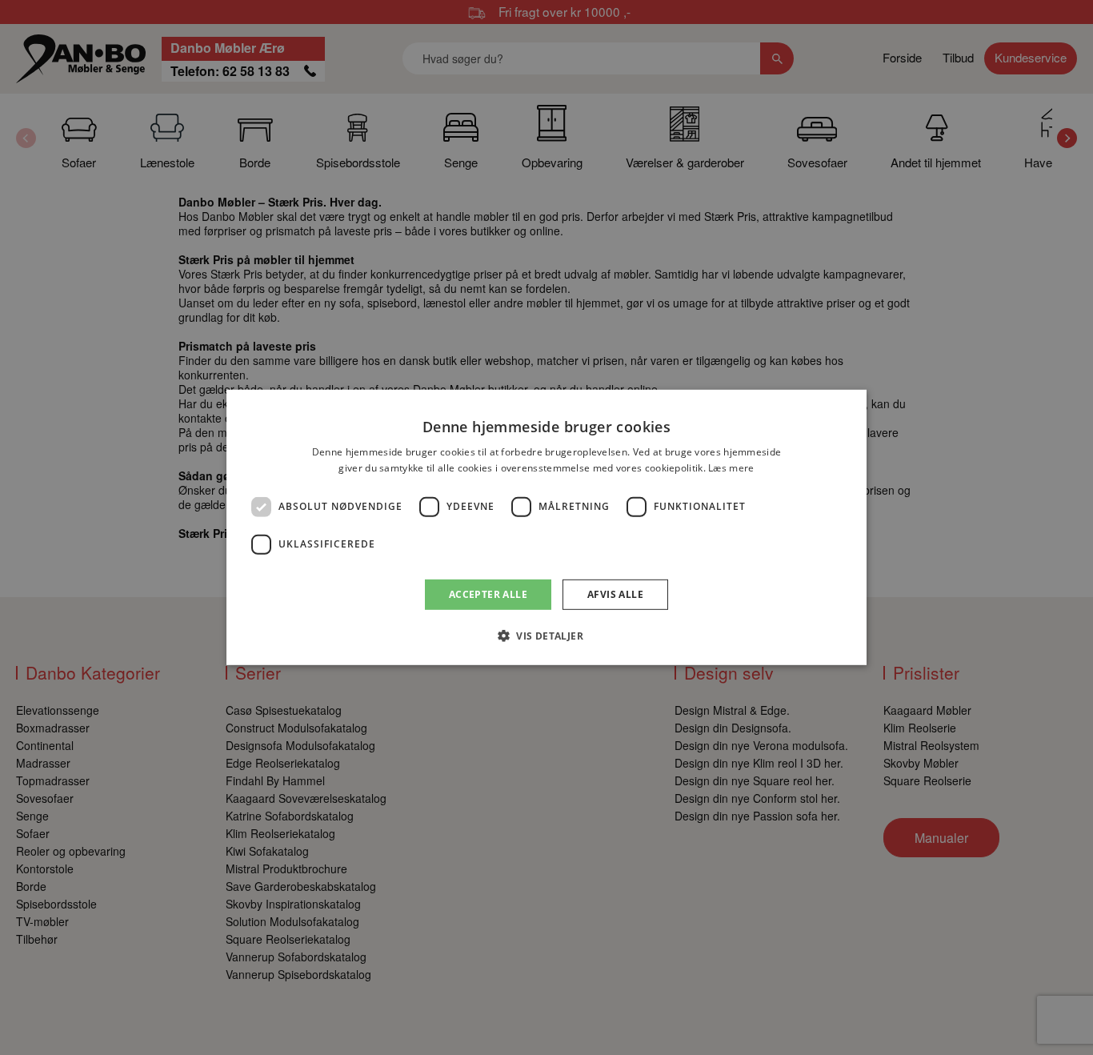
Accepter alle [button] (488, 594)
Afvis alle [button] (615, 594)
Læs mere (731, 468)
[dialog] (546, 527)
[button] (546, 635)
